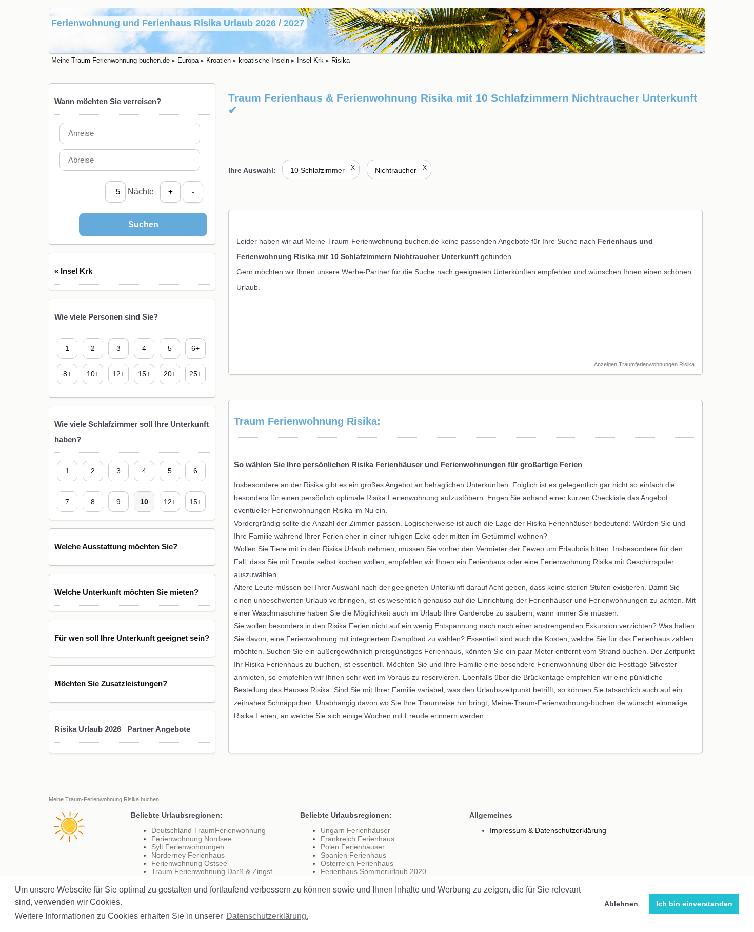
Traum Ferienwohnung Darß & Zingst (211, 871)
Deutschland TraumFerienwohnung (208, 830)
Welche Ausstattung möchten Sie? (115, 546)
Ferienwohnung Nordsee (191, 839)
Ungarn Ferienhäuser (355, 830)
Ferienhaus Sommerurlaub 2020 (373, 871)
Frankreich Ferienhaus (357, 839)
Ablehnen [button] (621, 904)
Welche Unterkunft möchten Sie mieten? (126, 592)
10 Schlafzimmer (322, 170)
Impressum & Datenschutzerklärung (548, 830)
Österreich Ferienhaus (357, 863)
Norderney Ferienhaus (188, 855)
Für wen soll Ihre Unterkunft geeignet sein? (131, 637)
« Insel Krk (73, 271)
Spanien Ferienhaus (353, 855)
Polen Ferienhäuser (353, 847)
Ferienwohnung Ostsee (189, 863)
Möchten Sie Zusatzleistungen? (110, 683)
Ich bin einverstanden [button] (694, 904)
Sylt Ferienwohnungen (187, 847)
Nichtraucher (401, 170)
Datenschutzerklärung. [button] (267, 915)
